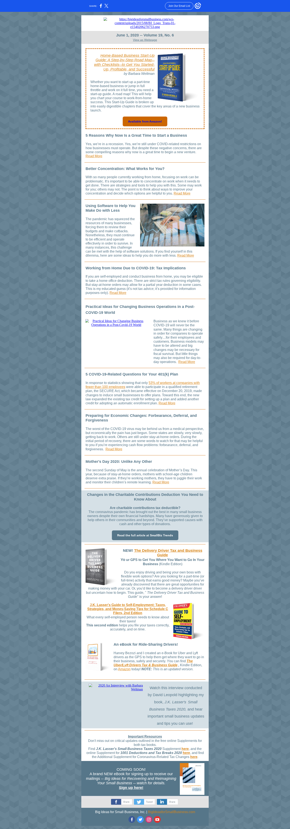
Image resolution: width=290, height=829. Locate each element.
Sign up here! (131, 788)
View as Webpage (145, 40)
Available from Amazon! (145, 121)
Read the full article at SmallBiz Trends (145, 535)
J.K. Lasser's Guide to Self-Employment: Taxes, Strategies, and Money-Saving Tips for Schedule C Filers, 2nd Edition (127, 609)
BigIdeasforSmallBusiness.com (171, 812)
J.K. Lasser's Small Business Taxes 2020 (129, 749)
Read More (94, 156)
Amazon (124, 669)
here (185, 749)
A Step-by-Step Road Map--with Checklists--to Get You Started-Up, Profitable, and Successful (124, 64)
